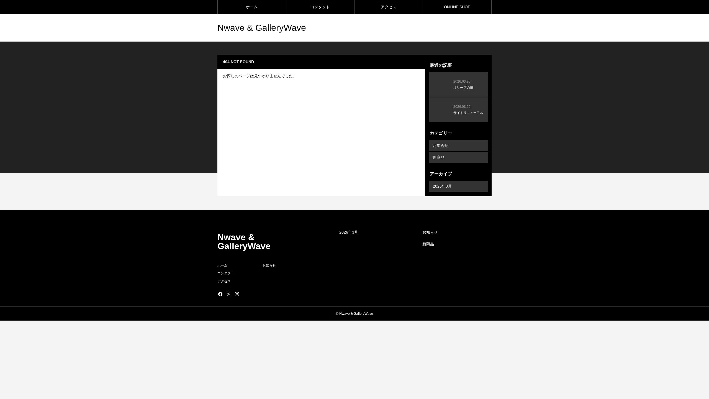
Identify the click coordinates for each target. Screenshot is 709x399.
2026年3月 (442, 186)
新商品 (439, 157)
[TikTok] (245, 294)
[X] (228, 294)
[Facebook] (220, 294)
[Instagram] (237, 294)
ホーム (252, 7)
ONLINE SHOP (457, 7)
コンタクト (320, 7)
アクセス (388, 7)
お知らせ (440, 145)
